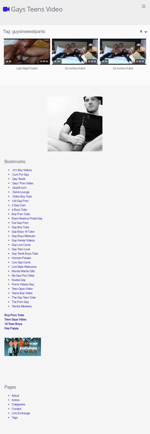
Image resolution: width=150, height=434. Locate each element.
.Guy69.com (19, 187)
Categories (18, 404)
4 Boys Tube (19, 209)
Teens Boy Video (22, 293)
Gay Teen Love (21, 249)
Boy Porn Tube (21, 214)
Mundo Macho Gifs (23, 271)
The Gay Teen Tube (24, 297)
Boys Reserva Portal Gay (27, 218)
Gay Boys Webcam (23, 236)
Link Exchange (21, 413)
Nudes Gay (19, 280)
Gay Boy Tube (20, 227)
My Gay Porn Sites (23, 275)
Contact (16, 409)
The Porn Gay (20, 302)
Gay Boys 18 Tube (23, 231)
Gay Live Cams (21, 245)
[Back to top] (140, 422)
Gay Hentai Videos (23, 240)
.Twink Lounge (20, 192)
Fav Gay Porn (20, 223)
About (15, 395)
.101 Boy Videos (22, 170)
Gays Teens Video (36, 9)
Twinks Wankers (21, 306)
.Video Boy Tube (22, 196)
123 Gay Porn (20, 201)
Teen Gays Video (22, 288)
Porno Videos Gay (23, 284)
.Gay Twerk (18, 179)
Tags (15, 417)
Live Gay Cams (21, 262)
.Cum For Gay (20, 174)
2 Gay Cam (19, 205)
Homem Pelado (21, 258)
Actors (15, 400)
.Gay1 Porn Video (22, 183)
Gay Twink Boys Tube (25, 253)
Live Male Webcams (24, 267)
